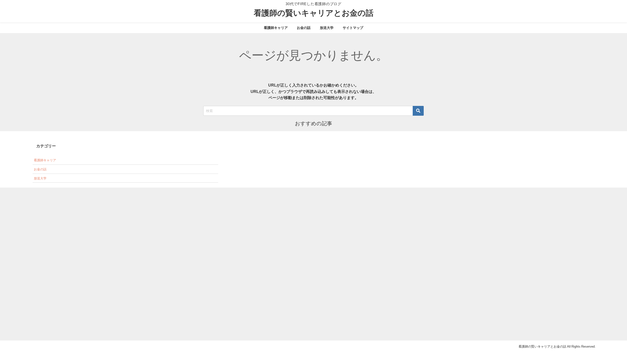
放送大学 (327, 27)
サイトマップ (353, 27)
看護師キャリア (276, 27)
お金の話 (304, 27)
